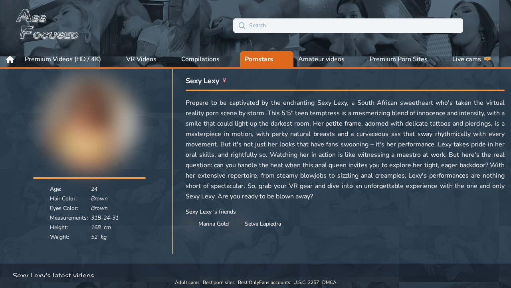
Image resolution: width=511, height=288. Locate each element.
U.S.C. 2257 (306, 282)
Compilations (200, 59)
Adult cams (187, 282)
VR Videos (141, 59)
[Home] (48, 25)
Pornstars (259, 59)
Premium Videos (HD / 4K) (63, 59)
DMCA (329, 282)
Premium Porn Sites (399, 59)
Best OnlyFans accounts (264, 282)
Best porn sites (219, 282)
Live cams (466, 59)
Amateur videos (321, 59)
